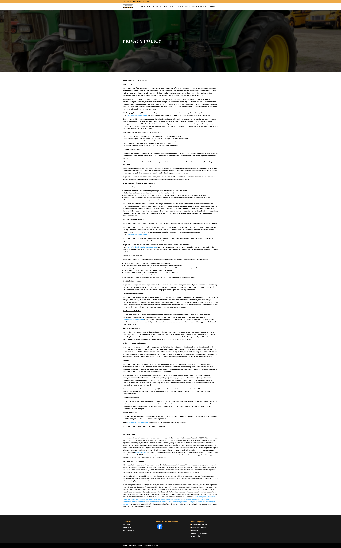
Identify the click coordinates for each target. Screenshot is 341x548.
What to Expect (168, 6)
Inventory (194, 530)
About (149, 6)
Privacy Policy (196, 536)
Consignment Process (183, 6)
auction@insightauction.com (137, 423)
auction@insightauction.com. (133, 320)
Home (143, 6)
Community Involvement (199, 6)
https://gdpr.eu (140, 452)
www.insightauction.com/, (137, 115)
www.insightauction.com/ (137, 235)
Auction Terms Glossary (199, 533)
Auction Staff (157, 6)
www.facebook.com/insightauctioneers (142, 247)
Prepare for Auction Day (199, 524)
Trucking (212, 6)
